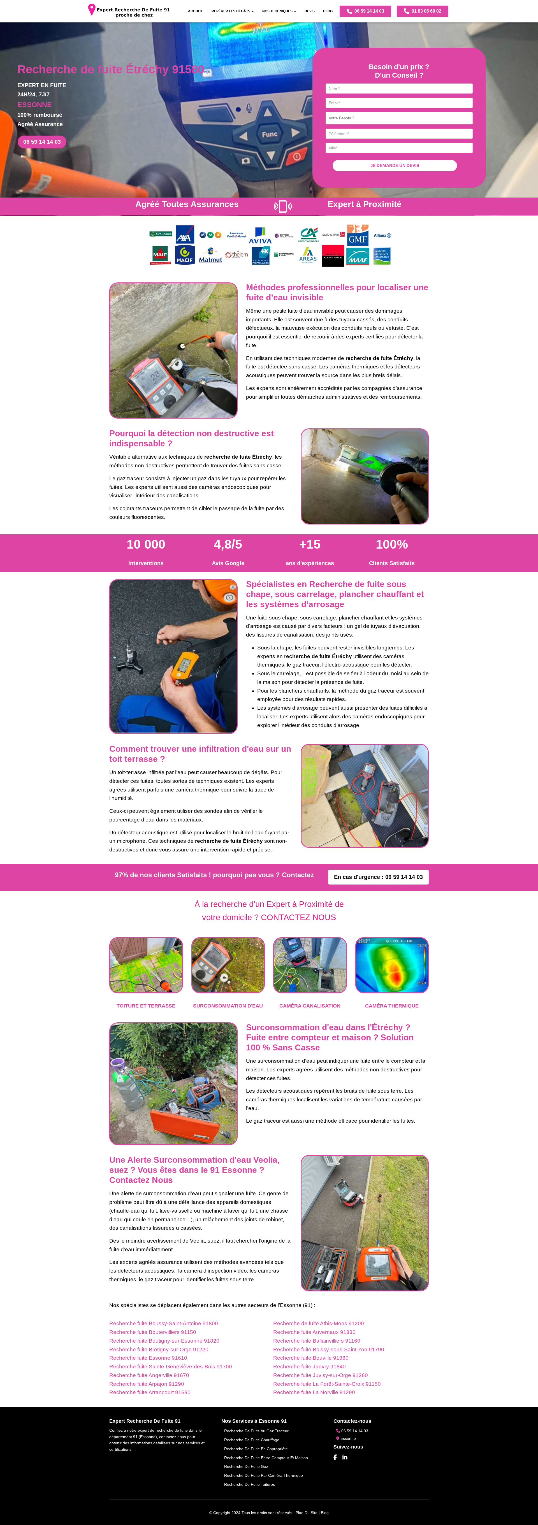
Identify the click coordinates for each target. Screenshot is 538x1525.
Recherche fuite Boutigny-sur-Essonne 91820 (164, 1341)
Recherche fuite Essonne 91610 (148, 1358)
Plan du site (306, 1512)
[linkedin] (344, 1457)
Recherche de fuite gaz (246, 1466)
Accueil (195, 11)
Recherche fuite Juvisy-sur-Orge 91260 (320, 1375)
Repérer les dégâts (231, 11)
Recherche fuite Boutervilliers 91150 (152, 1332)
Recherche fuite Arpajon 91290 (146, 1384)
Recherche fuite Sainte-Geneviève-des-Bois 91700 (170, 1367)
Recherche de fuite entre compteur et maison (266, 1458)
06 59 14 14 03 (368, 11)
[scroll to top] (527, 1514)
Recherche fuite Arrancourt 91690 (150, 1392)
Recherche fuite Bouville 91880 (311, 1358)
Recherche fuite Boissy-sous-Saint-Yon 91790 (328, 1349)
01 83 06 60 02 (426, 11)
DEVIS (310, 11)
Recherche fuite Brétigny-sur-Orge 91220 (158, 1349)
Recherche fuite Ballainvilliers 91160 (316, 1341)
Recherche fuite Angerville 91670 (149, 1375)
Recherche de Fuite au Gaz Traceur (256, 1431)
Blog (328, 11)
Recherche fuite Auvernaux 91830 (314, 1332)
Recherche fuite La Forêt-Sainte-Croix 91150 (327, 1384)
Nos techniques (277, 11)
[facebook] (335, 1457)
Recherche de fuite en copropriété (256, 1449)
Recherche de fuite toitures (249, 1484)
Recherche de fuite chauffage (251, 1440)
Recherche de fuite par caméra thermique (263, 1475)
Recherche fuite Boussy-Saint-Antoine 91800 (163, 1323)
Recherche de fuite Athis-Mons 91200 (318, 1323)
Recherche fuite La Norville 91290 (314, 1392)
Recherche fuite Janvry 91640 (309, 1367)
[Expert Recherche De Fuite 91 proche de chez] (129, 11)
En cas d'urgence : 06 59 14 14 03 (378, 877)
